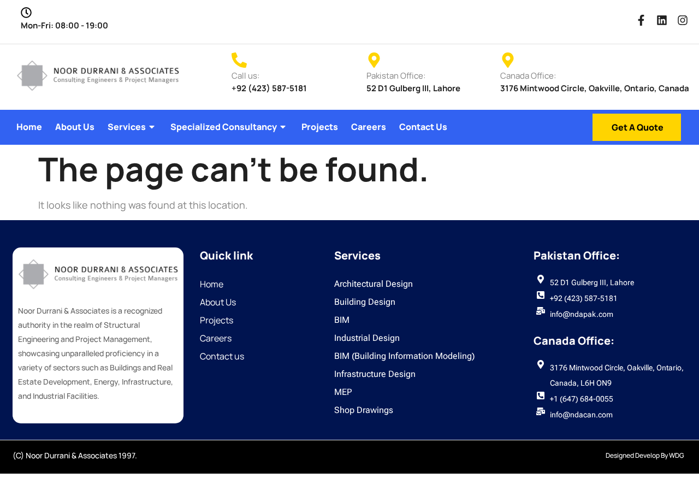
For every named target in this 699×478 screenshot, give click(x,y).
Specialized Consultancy (223, 127)
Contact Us (423, 127)
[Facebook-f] (641, 20)
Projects (319, 127)
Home (29, 127)
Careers (368, 127)
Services (127, 127)
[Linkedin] (661, 20)
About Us (74, 127)
